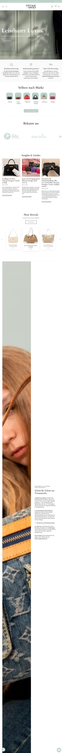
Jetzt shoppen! (7, 41)
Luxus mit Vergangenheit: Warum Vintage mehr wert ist (31, 181)
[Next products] (60, 239)
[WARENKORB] (59, 6)
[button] (3, 749)
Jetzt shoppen (31, 222)
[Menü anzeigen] (3, 6)
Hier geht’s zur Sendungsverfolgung (45, 522)
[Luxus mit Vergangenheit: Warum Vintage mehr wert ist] (31, 168)
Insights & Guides (31, 155)
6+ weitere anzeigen (31, 110)
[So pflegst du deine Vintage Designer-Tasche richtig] (11, 168)
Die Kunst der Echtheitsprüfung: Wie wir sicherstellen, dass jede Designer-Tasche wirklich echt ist (50, 182)
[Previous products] (2, 239)
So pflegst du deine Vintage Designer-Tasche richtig (11, 181)
